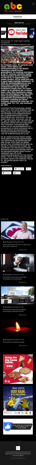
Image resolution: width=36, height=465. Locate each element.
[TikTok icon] (20, 458)
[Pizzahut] (18, 383)
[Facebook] (18, 434)
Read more (24, 250)
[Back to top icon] (18, 448)
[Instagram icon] (18, 458)
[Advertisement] (18, 197)
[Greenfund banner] (18, 415)
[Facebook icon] (14, 458)
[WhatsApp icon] (12, 458)
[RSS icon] (24, 458)
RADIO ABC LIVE (19, 22)
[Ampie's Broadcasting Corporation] (15, 7)
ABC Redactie (8, 242)
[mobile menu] (33, 3)
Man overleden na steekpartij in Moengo (13, 342)
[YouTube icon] (16, 458)
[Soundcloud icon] (22, 458)
